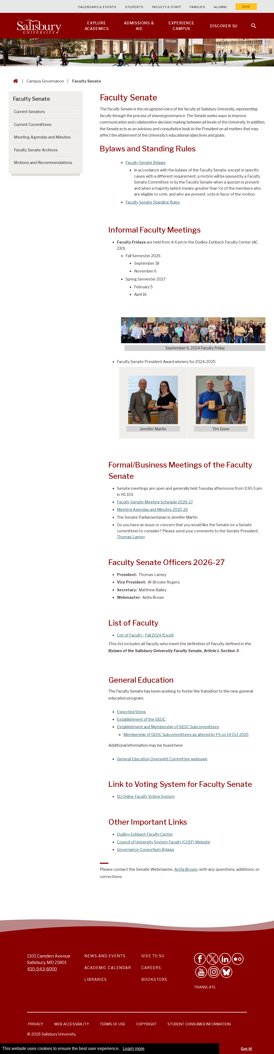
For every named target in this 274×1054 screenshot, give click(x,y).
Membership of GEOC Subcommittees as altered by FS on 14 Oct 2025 (186, 734)
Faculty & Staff (166, 7)
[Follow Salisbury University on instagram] (214, 972)
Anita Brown (185, 869)
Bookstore (154, 979)
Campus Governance (45, 81)
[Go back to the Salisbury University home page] (14, 81)
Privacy (35, 1024)
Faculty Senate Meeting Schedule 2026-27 (155, 502)
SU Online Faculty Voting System (146, 796)
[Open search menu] (250, 22)
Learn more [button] (133, 1048)
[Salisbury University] (39, 26)
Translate (205, 987)
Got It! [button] (246, 1048)
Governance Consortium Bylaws (145, 849)
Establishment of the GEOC (141, 719)
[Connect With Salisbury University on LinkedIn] (225, 959)
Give (246, 7)
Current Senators (29, 111)
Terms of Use (112, 1024)
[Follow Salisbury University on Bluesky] (226, 972)
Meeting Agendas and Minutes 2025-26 (152, 509)
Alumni (220, 7)
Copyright (146, 1024)
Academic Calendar (107, 967)
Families (197, 7)
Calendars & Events (97, 7)
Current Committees (32, 124)
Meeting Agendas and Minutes (42, 137)
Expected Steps (131, 711)
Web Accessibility (71, 1024)
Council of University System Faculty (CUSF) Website (163, 842)
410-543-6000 (42, 968)
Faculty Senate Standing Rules (152, 202)
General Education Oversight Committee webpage (162, 759)
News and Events (104, 956)
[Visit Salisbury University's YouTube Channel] (201, 972)
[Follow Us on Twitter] (212, 959)
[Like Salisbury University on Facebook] (200, 959)
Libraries (95, 979)
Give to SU (152, 956)
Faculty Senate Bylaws (145, 162)
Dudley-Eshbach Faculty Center (145, 834)
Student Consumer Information (199, 1024)
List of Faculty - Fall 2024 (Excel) (145, 635)
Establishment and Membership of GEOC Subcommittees (168, 726)
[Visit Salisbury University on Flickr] (237, 959)
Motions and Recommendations (43, 162)
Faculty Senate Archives (36, 150)
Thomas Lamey (130, 537)
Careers (151, 967)
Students (134, 7)
